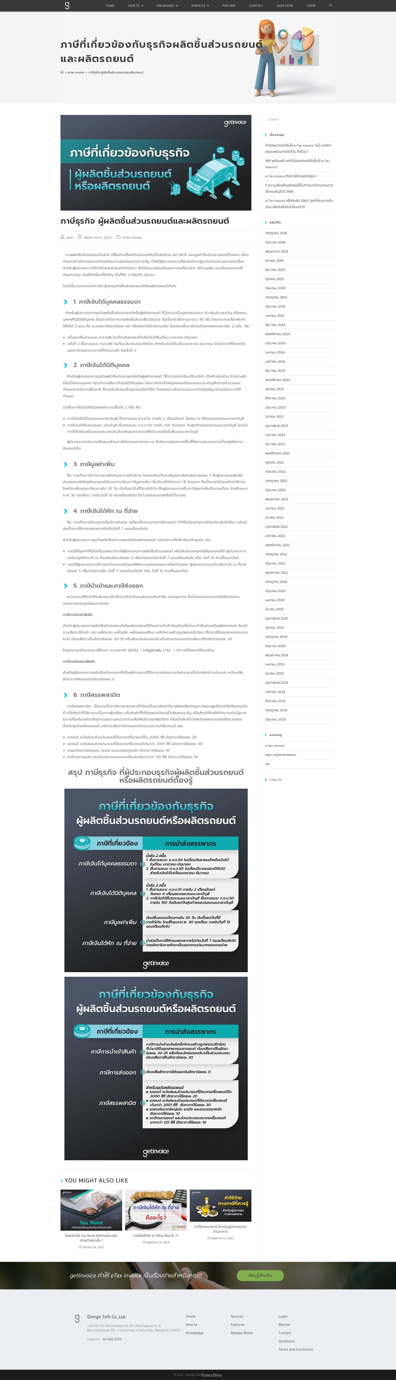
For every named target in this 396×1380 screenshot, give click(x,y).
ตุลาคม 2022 (274, 462)
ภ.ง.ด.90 (106, 344)
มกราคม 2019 (275, 692)
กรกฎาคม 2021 (276, 554)
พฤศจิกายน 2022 (277, 453)
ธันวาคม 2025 (275, 270)
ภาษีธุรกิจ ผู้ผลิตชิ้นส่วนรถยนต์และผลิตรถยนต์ (115, 72)
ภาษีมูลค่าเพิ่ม (152, 650)
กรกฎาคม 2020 (276, 581)
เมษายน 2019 (274, 664)
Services (237, 1316)
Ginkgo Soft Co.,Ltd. (106, 1316)
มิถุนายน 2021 (275, 563)
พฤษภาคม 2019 (276, 655)
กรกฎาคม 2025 (276, 297)
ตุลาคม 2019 (274, 627)
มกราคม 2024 (275, 361)
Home (190, 1316)
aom (70, 237)
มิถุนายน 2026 (275, 242)
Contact (285, 1333)
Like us (276, 779)
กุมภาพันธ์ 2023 (276, 425)
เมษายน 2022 (274, 508)
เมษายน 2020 (274, 600)
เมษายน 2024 (274, 352)
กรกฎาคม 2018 (276, 710)
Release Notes (242, 1333)
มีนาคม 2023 (274, 416)
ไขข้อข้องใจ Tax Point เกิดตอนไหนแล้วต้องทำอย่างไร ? (91, 1238)
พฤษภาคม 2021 (276, 572)
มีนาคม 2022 (274, 517)
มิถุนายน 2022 (275, 490)
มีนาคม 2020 (274, 609)
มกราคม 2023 (275, 435)
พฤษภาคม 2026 (276, 251)
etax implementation (280, 754)
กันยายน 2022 (275, 471)
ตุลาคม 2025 (274, 279)
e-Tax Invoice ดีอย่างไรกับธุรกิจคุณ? (290, 176)
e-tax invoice (132, 237)
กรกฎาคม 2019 (276, 637)
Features (238, 1325)
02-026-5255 (112, 1339)
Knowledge (195, 1333)
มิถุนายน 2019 (275, 646)
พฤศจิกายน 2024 (277, 334)
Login (283, 1316)
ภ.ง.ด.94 (105, 337)
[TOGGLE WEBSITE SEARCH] (330, 5)
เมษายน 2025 (274, 315)
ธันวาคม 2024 (275, 325)
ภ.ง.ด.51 (144, 418)
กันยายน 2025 (275, 288)
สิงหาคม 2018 (275, 701)
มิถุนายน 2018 (275, 719)
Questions (287, 1341)
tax (267, 764)
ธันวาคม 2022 (275, 444)
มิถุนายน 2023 (275, 407)
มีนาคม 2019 (274, 673)
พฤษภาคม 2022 (276, 499)
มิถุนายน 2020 (275, 591)
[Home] (61, 72)
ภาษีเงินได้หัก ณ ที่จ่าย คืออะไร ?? (155, 1235)
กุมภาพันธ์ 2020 (276, 618)
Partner (284, 1325)
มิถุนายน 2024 (275, 343)
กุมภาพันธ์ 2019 (276, 682)
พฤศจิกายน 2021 (277, 545)
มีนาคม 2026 (274, 260)
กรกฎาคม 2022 (276, 481)
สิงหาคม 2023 (275, 398)
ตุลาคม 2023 (274, 389)
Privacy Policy (211, 1374)
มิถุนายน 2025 (275, 306)
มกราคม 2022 (275, 536)
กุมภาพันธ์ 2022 (276, 526)
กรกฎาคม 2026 (276, 233)
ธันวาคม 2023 (275, 370)
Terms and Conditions (296, 1349)
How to (191, 1325)
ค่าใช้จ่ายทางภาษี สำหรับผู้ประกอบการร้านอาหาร (220, 1229)
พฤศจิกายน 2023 (277, 380)
